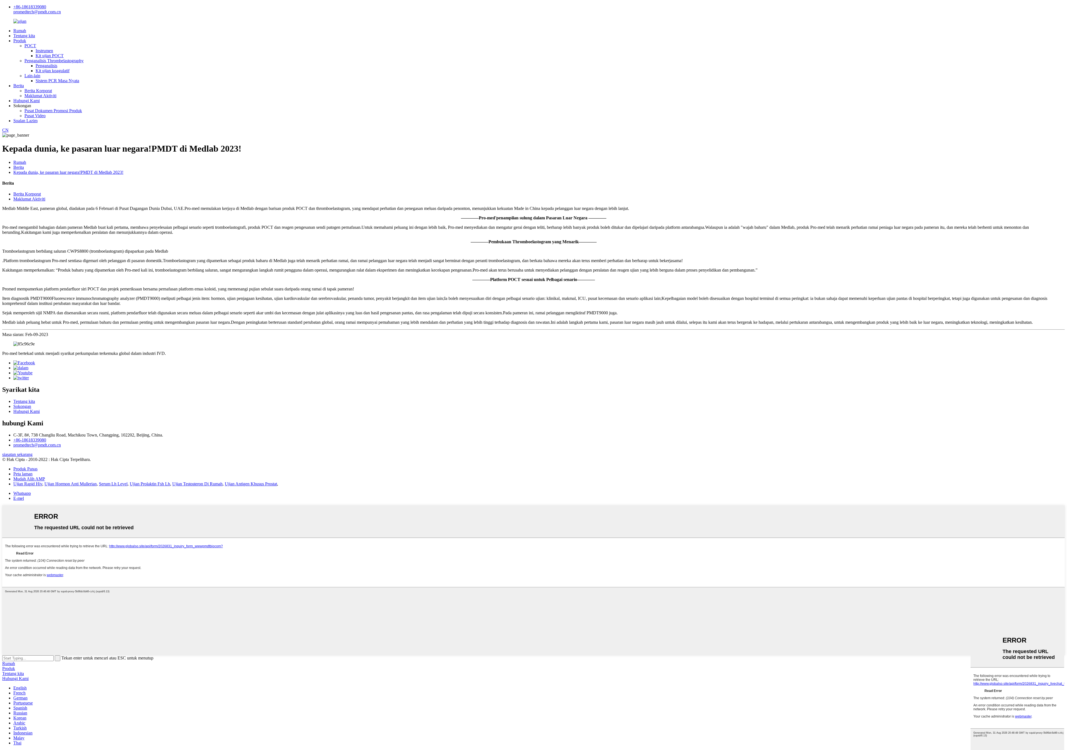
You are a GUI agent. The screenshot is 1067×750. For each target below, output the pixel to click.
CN (5, 130)
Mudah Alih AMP (29, 478)
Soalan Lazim (25, 120)
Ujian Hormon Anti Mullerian (70, 483)
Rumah (19, 30)
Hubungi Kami (26, 100)
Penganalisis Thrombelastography (54, 60)
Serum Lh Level (113, 483)
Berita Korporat (38, 90)
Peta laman (23, 473)
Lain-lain (32, 75)
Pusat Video (35, 115)
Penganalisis (46, 65)
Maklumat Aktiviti (40, 95)
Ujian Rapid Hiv (27, 483)
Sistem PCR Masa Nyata (57, 80)
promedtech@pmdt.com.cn (37, 11)
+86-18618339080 (29, 6)
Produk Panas (25, 468)
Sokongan (22, 406)
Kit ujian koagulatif (52, 70)
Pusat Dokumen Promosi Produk (53, 110)
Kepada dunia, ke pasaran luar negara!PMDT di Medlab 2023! (68, 172)
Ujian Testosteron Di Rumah (197, 483)
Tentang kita (24, 35)
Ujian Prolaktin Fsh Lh (150, 483)
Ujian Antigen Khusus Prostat (251, 483)
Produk (19, 40)
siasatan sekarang (17, 454)
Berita (18, 85)
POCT (30, 45)
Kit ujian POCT (50, 55)
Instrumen (44, 50)
